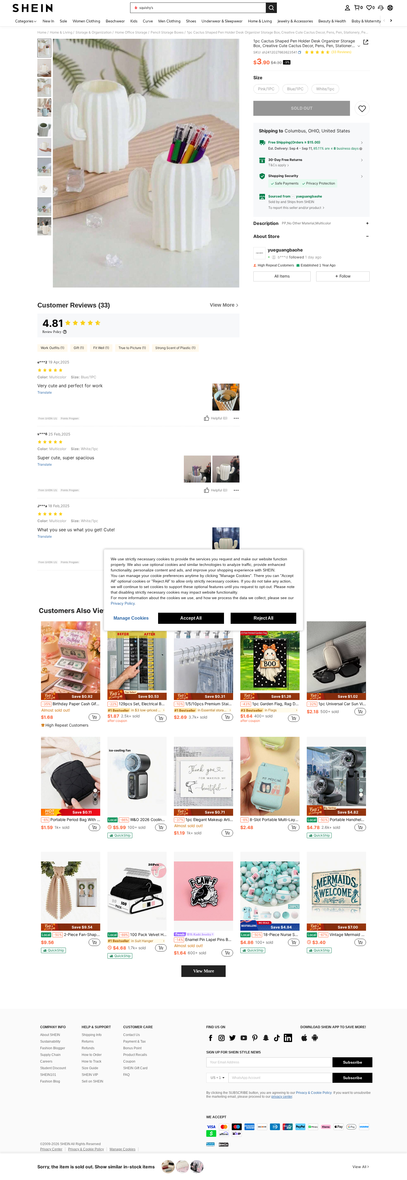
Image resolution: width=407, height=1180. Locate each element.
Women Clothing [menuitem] (86, 21)
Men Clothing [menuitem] (169, 21)
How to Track (91, 1061)
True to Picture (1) (132, 348)
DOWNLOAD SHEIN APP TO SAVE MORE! (333, 1027)
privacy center (281, 1097)
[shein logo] (32, 8)
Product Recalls (135, 1055)
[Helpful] (206, 418)
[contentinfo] (289, 1130)
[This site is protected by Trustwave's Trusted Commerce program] (210, 1144)
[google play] (315, 1040)
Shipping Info (92, 1035)
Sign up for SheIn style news (233, 1052)
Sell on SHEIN (92, 1081)
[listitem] (70, 674)
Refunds (88, 1048)
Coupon (129, 1061)
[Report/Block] (236, 418)
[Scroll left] (384, 21)
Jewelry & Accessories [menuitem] (295, 21)
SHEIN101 (48, 1075)
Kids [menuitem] (133, 21)
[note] (70, 696)
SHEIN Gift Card (135, 1068)
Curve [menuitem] (148, 21)
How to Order (92, 1055)
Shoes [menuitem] (191, 21)
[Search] (271, 7)
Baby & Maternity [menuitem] (366, 21)
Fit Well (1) (101, 348)
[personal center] (347, 7)
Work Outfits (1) (52, 348)
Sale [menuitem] (63, 21)
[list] (250, 1038)
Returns (88, 1041)
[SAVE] (362, 108)
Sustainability (50, 1041)
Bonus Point (132, 1048)
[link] (358, 7)
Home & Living (61, 32)
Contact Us (131, 1035)
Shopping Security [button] (283, 176)
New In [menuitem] (48, 21)
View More (203, 971)
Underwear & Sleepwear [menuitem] (222, 21)
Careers (46, 1061)
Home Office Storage (131, 32)
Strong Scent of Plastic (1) (175, 348)
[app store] (304, 1040)
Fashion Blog (50, 1081)
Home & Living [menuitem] (260, 21)
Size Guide (90, 1068)
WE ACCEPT (216, 1117)
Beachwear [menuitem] (115, 21)
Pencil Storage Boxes (167, 32)
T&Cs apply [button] (277, 165)
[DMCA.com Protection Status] (223, 1144)
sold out (302, 108)
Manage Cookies (122, 1149)
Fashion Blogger (52, 1048)
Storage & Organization (94, 32)
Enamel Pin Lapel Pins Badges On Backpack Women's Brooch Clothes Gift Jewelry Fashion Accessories (204, 939)
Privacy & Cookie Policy (314, 1093)
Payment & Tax (134, 1041)
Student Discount (53, 1068)
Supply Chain (50, 1055)
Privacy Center (51, 1149)
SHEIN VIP (90, 1075)
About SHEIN (50, 1035)
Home (42, 32)
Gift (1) (79, 348)
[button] (380, 7)
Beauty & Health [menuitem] (332, 21)
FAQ (126, 1075)
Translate (44, 392)
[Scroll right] (391, 21)
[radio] (266, 89)
